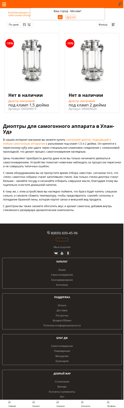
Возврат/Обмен (62, 320)
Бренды (62, 386)
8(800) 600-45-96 (64, 233)
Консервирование (62, 280)
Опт (62, 396)
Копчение (62, 284)
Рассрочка (62, 315)
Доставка (62, 310)
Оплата (62, 305)
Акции (62, 269)
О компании (62, 381)
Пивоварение (62, 351)
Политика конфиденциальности (62, 325)
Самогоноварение (62, 274)
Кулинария (62, 361)
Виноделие (62, 356)
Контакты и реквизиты (62, 391)
